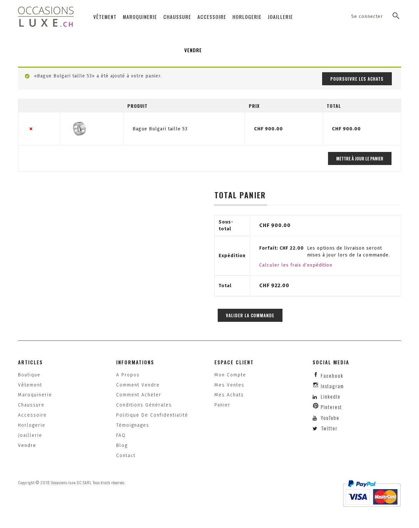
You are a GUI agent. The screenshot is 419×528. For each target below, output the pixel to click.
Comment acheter (138, 395)
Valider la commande (250, 315)
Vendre (193, 50)
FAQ (121, 435)
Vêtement (105, 16)
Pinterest (331, 406)
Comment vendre (138, 385)
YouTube (329, 417)
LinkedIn (330, 396)
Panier (222, 405)
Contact (126, 455)
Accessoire (211, 16)
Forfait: (281, 248)
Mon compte (230, 375)
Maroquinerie (140, 16)
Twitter (328, 428)
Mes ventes (229, 385)
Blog (122, 445)
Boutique (29, 375)
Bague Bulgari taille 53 (160, 129)
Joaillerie (280, 16)
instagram (332, 385)
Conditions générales (144, 405)
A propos (128, 375)
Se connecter (367, 16)
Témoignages (132, 425)
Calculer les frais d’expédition (295, 265)
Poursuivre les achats (357, 78)
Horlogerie (247, 16)
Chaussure (177, 16)
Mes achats (229, 395)
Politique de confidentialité (152, 415)
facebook (332, 375)
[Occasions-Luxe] (46, 16)
